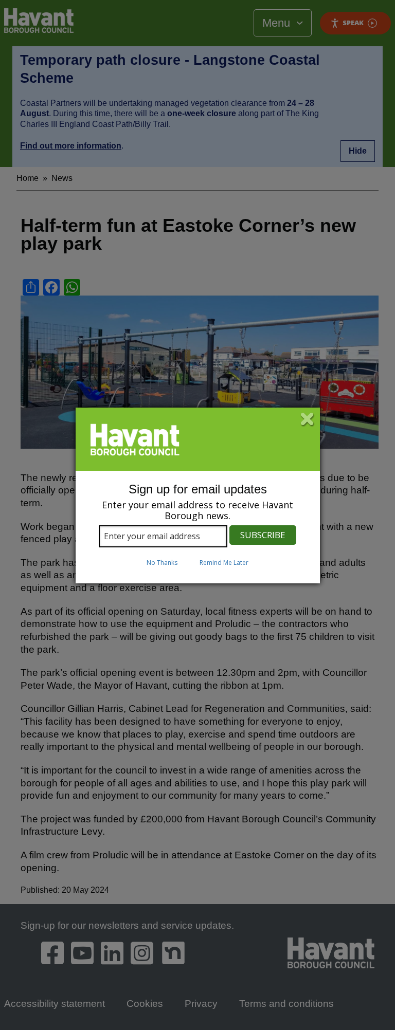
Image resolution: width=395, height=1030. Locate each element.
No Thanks (162, 562)
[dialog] (198, 495)
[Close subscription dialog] (307, 420)
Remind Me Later (224, 562)
